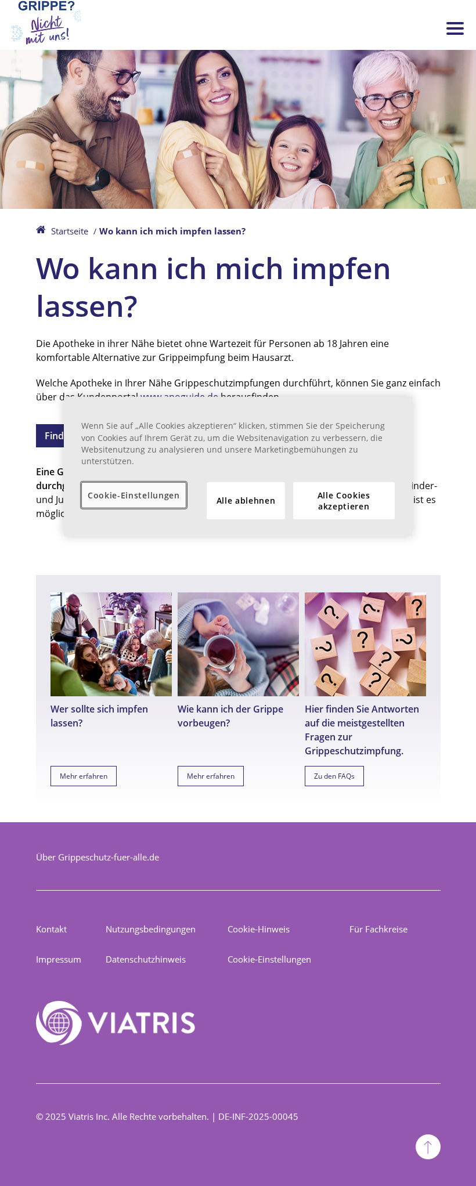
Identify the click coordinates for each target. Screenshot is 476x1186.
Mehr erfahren (83, 776)
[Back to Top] (428, 1148)
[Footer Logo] (116, 1024)
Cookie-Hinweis (259, 929)
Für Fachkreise (378, 929)
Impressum (58, 959)
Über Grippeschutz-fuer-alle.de (97, 857)
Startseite (69, 231)
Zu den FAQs (334, 776)
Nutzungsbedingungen (151, 929)
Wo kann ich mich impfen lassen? (172, 231)
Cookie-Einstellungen (269, 959)
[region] (238, 466)
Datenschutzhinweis (146, 959)
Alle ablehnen (246, 500)
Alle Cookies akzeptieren (344, 501)
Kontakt (51, 929)
